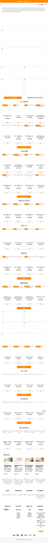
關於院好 (18, 513)
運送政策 (29, 514)
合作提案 (18, 514)
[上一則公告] (1, 1)
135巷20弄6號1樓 (40, 516)
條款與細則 (18, 539)
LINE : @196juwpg (41, 522)
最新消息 (18, 517)
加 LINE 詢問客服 (13, 98)
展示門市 (18, 516)
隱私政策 (22, 539)
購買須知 (29, 513)
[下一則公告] (46, 1)
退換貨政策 (29, 516)
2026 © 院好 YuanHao (28, 539)
